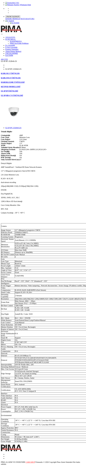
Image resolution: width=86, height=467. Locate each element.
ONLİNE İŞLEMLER (12, 16)
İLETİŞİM (9, 55)
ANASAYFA (10, 37)
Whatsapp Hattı (25, 5)
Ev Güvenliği (10, 45)
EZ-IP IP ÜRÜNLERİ (9, 91)
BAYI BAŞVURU (27, 19)
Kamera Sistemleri (11, 49)
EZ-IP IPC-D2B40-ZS (13, 128)
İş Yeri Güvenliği (11, 47)
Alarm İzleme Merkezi (13, 51)
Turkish (11, 21)
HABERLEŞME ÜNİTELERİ (13, 82)
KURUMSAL (10, 39)
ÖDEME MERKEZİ (12, 19)
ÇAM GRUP (30, 462)
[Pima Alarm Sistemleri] (11, 450)
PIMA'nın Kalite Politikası (19, 43)
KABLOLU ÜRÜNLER (10, 73)
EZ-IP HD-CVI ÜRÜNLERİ (12, 95)
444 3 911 (15, 3)
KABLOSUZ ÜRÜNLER (11, 78)
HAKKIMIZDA (16, 41)
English (16, 23)
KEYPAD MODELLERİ (10, 87)
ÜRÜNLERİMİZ (11, 53)
